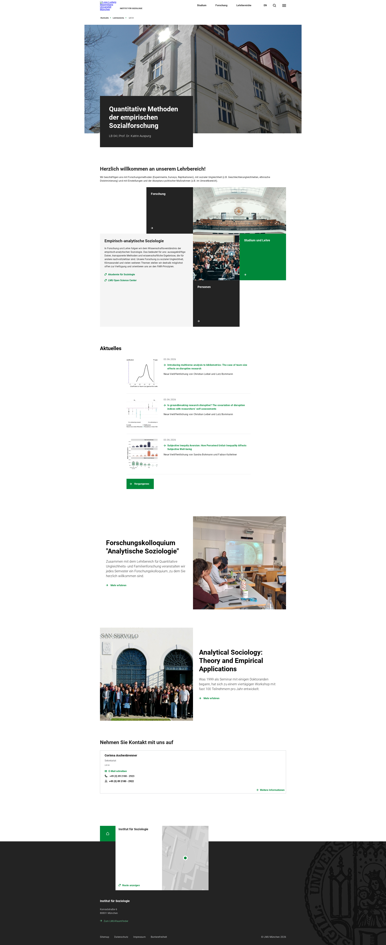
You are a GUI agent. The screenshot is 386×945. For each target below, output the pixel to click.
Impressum (139, 936)
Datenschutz (121, 936)
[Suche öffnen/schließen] (274, 5)
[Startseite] (107, 833)
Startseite (104, 18)
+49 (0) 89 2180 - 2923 (121, 776)
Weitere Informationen (272, 790)
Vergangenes (141, 483)
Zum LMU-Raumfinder (116, 921)
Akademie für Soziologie (121, 274)
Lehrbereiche (118, 18)
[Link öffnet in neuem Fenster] (162, 858)
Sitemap (104, 936)
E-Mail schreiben (118, 771)
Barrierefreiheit (159, 936)
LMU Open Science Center (122, 280)
